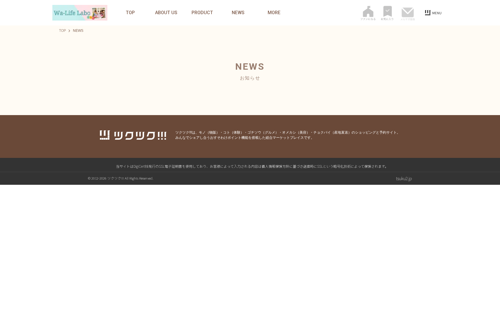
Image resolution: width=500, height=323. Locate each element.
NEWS (238, 12)
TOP (130, 12)
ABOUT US (166, 12)
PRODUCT (202, 12)
